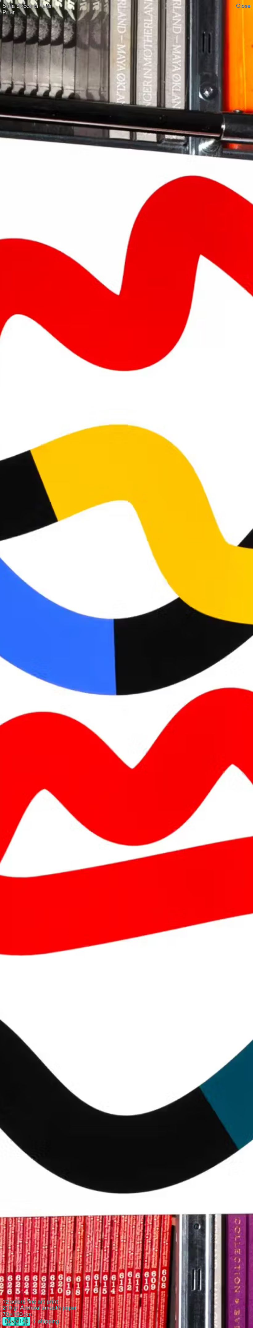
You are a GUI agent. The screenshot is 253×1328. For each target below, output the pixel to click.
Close (243, 5)
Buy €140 (16, 1321)
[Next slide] (189, 664)
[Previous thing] (63, 664)
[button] (126, 8)
